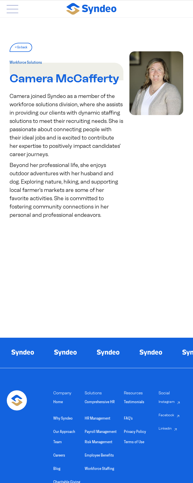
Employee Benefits (99, 455)
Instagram (167, 402)
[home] (105, 9)
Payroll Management (101, 430)
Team (57, 441)
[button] (8, 8)
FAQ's (128, 417)
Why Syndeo (63, 417)
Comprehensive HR (100, 401)
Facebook (166, 415)
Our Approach (64, 430)
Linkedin (165, 428)
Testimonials (134, 401)
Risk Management (98, 441)
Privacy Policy (135, 430)
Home (58, 401)
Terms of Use (134, 441)
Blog (56, 468)
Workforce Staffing (99, 468)
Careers (59, 455)
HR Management (97, 417)
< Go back (21, 47)
